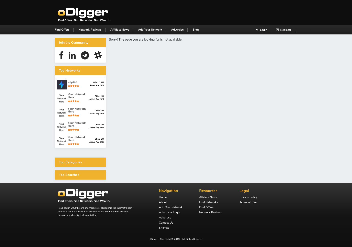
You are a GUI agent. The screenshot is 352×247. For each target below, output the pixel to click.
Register (285, 30)
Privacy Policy (248, 197)
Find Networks (208, 202)
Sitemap (164, 228)
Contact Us (166, 223)
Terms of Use (248, 202)
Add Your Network (150, 30)
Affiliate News (119, 30)
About (163, 202)
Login (263, 30)
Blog (195, 30)
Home (163, 197)
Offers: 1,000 (98, 82)
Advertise (177, 30)
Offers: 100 (99, 96)
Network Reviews (89, 30)
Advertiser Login (169, 212)
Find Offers (62, 30)
